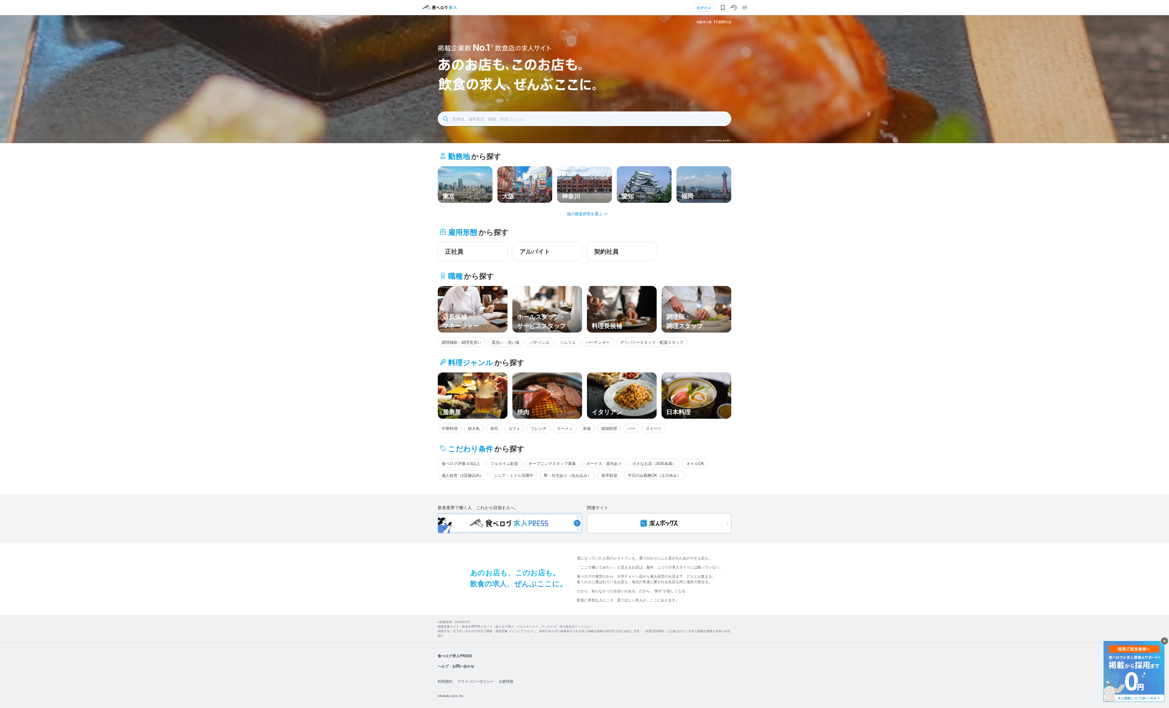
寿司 (494, 428)
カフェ (514, 428)
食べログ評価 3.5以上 (461, 463)
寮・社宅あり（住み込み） (567, 475)
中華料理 (450, 428)
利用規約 (445, 681)
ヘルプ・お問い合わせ (456, 666)
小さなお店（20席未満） (654, 463)
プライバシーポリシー (475, 681)
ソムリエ (568, 342)
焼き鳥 (474, 428)
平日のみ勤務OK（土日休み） (654, 475)
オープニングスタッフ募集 (552, 463)
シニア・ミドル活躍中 (513, 475)
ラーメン (565, 428)
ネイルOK (695, 463)
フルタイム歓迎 (504, 463)
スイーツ (654, 428)
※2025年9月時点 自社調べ (718, 140)
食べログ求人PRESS (455, 655)
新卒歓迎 (609, 475)
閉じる (1164, 641)
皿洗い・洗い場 (505, 342)
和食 (587, 428)
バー (631, 428)
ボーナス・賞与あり (604, 463)
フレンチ (538, 428)
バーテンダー (598, 342)
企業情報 (506, 681)
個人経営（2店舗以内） (462, 475)
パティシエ (539, 342)
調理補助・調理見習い (461, 342)
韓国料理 (609, 428)
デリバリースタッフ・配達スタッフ (651, 342)
